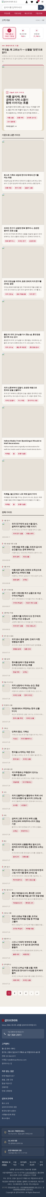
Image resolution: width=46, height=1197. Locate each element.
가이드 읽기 (11, 126)
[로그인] (26, 2)
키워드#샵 (17, 13)
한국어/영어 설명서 (9, 1111)
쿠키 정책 (41, 1163)
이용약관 (14, 1163)
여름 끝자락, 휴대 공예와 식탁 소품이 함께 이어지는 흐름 (17, 99)
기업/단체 (39, 13)
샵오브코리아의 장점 (9, 1107)
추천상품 (7, 13)
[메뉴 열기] (42, 2)
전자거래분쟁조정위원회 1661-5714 (31, 1187)
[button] (32, 2)
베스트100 (28, 13)
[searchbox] (20, 7)
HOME (38, 20)
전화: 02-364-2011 (9, 1056)
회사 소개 (5, 1103)
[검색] (41, 7)
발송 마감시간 (7, 1083)
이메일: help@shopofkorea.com (14, 1060)
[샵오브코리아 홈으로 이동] (9, 2)
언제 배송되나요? (8, 1076)
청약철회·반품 (23, 1163)
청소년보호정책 (33, 1163)
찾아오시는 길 (7, 1063)
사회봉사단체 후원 (8, 1115)
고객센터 (5, 1044)
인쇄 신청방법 (7, 1091)
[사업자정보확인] (31, 1173)
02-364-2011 (15, 1035)
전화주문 (5, 1087)
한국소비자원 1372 (13, 1187)
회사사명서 (6, 1118)
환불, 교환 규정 (7, 1080)
